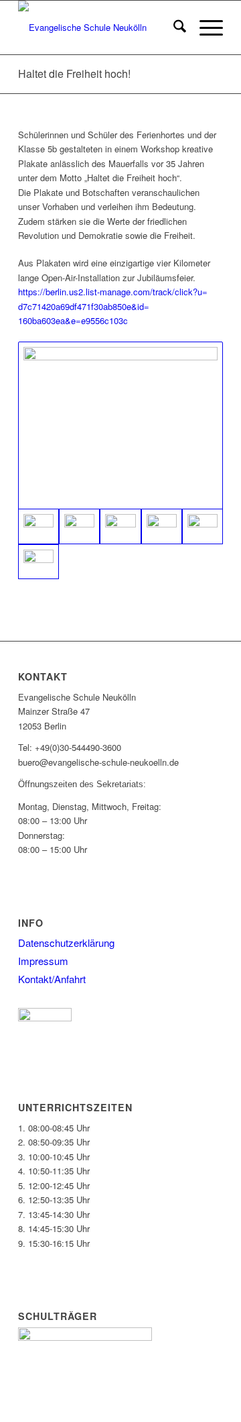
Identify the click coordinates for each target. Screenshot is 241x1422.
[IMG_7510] (120, 425)
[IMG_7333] (120, 526)
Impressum (43, 961)
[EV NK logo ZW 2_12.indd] (100, 27)
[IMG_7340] (202, 526)
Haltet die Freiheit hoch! (74, 73)
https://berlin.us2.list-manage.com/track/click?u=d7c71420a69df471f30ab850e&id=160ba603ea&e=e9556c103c (113, 306)
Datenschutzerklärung (66, 942)
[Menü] (204, 27)
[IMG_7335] (161, 526)
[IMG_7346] (38, 562)
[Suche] (173, 27)
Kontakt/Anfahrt (52, 979)
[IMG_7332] (79, 526)
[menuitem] (173, 27)
